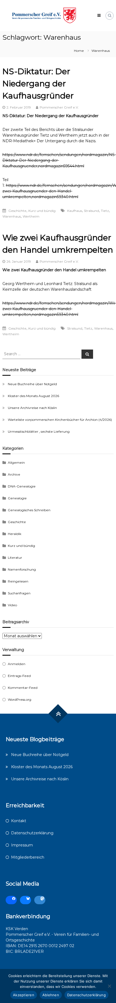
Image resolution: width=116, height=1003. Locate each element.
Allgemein (16, 462)
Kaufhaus (74, 211)
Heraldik (14, 534)
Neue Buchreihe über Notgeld (32, 384)
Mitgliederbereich (27, 857)
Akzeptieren (23, 995)
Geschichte (17, 211)
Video (12, 605)
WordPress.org (19, 699)
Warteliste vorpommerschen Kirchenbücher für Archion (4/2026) (60, 420)
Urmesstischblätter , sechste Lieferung (39, 431)
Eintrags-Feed (19, 676)
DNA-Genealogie (22, 486)
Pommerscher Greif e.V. (59, 107)
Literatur (15, 557)
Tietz (105, 211)
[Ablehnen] (109, 986)
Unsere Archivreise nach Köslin (32, 408)
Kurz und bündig (42, 211)
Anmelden (16, 664)
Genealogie (17, 498)
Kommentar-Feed (22, 688)
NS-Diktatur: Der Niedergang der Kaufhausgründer (38, 83)
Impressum (22, 845)
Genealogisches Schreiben (29, 510)
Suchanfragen (19, 593)
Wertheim (31, 216)
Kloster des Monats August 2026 (33, 396)
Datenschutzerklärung (32, 833)
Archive (14, 474)
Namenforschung (22, 569)
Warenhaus (11, 216)
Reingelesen (18, 581)
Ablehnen (50, 995)
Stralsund (91, 211)
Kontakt (18, 820)
